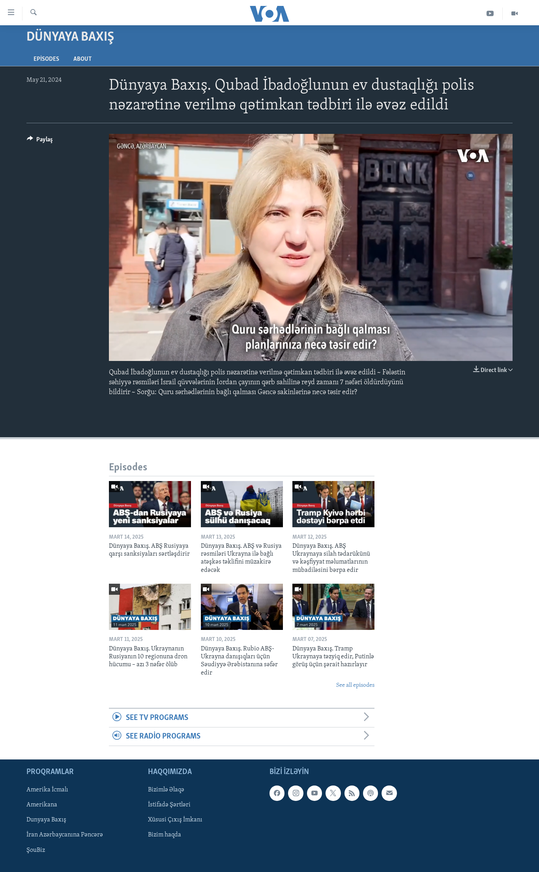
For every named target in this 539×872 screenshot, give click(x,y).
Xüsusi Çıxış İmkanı (175, 820)
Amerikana (41, 805)
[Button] (40, 141)
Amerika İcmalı (47, 790)
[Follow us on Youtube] (314, 793)
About (82, 59)
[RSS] (351, 793)
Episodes (46, 59)
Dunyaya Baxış (46, 820)
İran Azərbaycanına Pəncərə (64, 835)
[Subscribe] (389, 793)
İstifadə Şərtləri (169, 805)
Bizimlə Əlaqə (166, 790)
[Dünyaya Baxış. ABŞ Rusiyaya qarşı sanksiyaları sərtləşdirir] (150, 504)
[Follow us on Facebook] (277, 793)
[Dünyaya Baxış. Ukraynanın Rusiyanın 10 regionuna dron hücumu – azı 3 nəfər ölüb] (150, 607)
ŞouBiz (35, 850)
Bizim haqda (164, 835)
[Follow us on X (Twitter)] (333, 793)
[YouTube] (490, 14)
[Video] (514, 14)
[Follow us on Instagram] (295, 793)
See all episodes (355, 685)
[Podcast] (370, 793)
